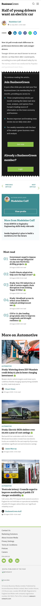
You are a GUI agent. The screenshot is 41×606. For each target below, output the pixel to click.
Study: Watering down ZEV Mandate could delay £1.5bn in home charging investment (20, 372)
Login (20, 169)
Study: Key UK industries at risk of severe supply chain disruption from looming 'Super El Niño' (22, 286)
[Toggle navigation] (37, 3)
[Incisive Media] (5, 580)
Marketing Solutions (10, 534)
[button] (33, 3)
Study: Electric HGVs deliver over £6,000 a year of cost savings (18, 431)
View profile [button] (20, 211)
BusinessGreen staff (13, 511)
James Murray (11, 449)
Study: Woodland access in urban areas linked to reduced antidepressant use (22, 302)
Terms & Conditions (9, 545)
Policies (5, 548)
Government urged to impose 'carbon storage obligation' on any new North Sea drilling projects (23, 260)
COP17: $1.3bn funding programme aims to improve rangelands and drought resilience (22, 317)
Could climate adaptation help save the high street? (21, 273)
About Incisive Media (10, 537)
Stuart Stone (10, 389)
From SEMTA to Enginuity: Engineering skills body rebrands (19, 225)
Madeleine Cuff (15, 22)
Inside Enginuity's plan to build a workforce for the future (19, 234)
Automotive (7, 366)
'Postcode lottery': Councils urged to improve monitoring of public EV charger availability (19, 492)
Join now (20, 144)
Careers (5, 552)
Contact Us (6, 530)
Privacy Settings (8, 541)
